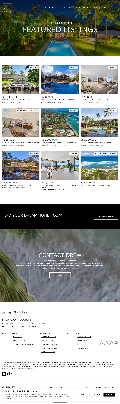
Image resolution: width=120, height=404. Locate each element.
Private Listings (48, 352)
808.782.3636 (100, 7)
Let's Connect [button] (60, 275)
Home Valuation (84, 337)
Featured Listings (49, 344)
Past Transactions (49, 348)
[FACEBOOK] (101, 343)
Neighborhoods (47, 340)
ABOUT (35, 7)
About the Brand (20, 340)
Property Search (106, 216)
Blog (79, 344)
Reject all (84, 394)
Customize (96, 394)
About (15, 333)
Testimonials (82, 348)
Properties (45, 333)
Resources (80, 333)
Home (4, 333)
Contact (66, 333)
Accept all (109, 394)
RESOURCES (82, 7)
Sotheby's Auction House (23, 344)
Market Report (83, 340)
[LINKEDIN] (111, 343)
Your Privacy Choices (60, 401)
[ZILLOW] (116, 343)
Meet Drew (17, 337)
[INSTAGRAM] (106, 343)
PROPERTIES (51, 7)
